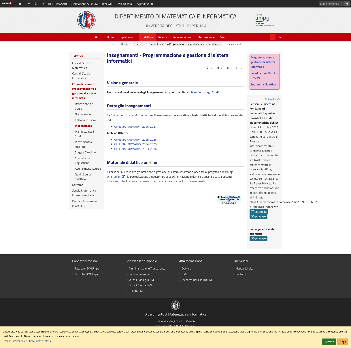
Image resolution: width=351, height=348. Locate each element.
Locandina (260, 211)
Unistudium (114, 176)
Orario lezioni (83, 114)
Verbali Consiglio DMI (141, 280)
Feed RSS (274, 99)
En (279, 37)
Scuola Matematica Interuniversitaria (84, 192)
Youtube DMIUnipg (86, 274)
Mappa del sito (244, 268)
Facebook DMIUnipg (87, 268)
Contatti (240, 274)
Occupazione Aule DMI (84, 3)
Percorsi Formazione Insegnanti (84, 203)
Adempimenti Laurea (88, 168)
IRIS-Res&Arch (57, 3)
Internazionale (206, 37)
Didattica (147, 37)
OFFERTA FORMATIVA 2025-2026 (135, 139)
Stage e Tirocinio (85, 152)
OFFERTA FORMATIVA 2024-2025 (135, 144)
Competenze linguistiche (82, 160)
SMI (184, 274)
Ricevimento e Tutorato (84, 144)
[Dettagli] (209, 68)
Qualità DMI (136, 291)
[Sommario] (239, 68)
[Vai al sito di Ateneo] (86, 20)
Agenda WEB (145, 3)
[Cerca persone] (347, 3)
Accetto (329, 342)
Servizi (224, 37)
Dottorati (78, 185)
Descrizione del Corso (84, 106)
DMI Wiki (107, 3)
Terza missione (182, 37)
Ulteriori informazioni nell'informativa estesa (27, 341)
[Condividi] (219, 68)
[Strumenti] (229, 68)
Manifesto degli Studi (205, 92)
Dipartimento (128, 37)
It (272, 37)
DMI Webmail (125, 3)
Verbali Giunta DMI (140, 285)
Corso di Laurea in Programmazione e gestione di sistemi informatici (84, 91)
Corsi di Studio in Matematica (82, 65)
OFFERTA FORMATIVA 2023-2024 (135, 149)
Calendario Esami (85, 120)
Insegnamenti (84, 125)
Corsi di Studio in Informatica (82, 75)
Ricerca (162, 37)
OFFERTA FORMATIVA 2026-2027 (135, 126)
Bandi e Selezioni (139, 274)
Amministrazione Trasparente (147, 268)
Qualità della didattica (83, 176)
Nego (342, 342)
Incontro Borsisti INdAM (197, 280)
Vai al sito (260, 217)
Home (110, 37)
